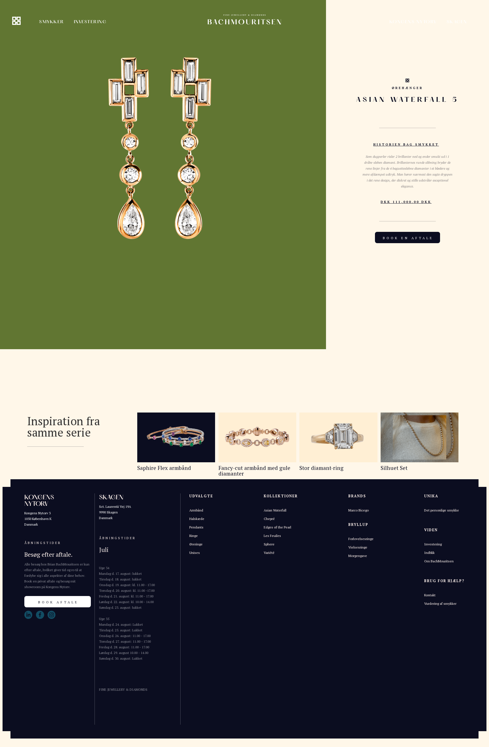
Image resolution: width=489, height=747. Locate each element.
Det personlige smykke (441, 510)
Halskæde (196, 519)
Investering (433, 544)
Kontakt (430, 595)
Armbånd (196, 510)
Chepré (269, 519)
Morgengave (357, 556)
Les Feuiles (272, 536)
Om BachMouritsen (439, 561)
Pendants (196, 527)
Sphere (269, 544)
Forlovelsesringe (361, 539)
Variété (269, 552)
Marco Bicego (358, 510)
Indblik (429, 552)
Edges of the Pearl (277, 527)
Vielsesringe (357, 547)
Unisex (194, 552)
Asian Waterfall (275, 510)
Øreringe (196, 544)
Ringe (193, 536)
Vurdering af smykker (440, 603)
